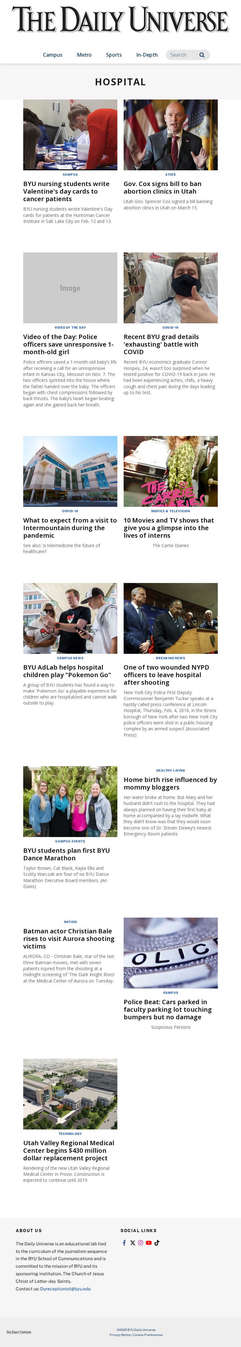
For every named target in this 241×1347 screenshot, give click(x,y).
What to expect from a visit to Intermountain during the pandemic (70, 528)
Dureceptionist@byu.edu (65, 1288)
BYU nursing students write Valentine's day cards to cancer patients (66, 191)
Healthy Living (170, 770)
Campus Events (70, 841)
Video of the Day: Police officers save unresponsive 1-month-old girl (68, 344)
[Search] (201, 54)
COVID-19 (171, 327)
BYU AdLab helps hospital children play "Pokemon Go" (67, 671)
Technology (70, 1133)
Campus (52, 54)
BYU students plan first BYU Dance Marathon (66, 854)
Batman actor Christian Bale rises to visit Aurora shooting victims (69, 938)
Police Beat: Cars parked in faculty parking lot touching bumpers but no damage (168, 1009)
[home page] (120, 25)
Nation (70, 922)
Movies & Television (170, 511)
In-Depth (147, 54)
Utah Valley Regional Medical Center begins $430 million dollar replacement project (68, 1150)
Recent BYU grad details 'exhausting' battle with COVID (161, 344)
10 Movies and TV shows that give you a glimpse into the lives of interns (169, 528)
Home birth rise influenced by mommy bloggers (170, 783)
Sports (114, 54)
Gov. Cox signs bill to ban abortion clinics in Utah (162, 187)
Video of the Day (70, 327)
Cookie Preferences (148, 1335)
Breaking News (170, 658)
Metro (84, 54)
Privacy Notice (120, 1335)
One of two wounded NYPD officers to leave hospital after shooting (166, 675)
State (170, 174)
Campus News (70, 658)
